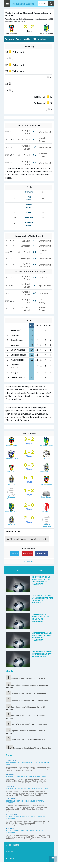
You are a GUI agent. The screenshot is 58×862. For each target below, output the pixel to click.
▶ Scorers (10, 852)
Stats (18, 39)
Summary (9, 39)
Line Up (26, 39)
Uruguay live (10, 786)
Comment (29, 561)
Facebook (42, 553)
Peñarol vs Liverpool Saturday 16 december (27, 789)
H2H (34, 39)
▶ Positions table (13, 845)
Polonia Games (11, 760)
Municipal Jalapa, (18, 539)
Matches (42, 39)
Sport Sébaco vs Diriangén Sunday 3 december (29, 724)
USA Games (10, 799)
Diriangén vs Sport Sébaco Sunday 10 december (29, 700)
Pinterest (27, 553)
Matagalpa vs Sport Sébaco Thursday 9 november (32, 748)
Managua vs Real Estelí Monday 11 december (28, 678)
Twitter (14, 553)
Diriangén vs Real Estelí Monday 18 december (28, 693)
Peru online (10, 828)
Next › (41, 570)
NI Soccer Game (23, 3)
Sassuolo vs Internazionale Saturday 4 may (26, 776)
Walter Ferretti (40, 539)
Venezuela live (11, 814)
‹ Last (16, 570)
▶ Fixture (10, 858)
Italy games (10, 774)
